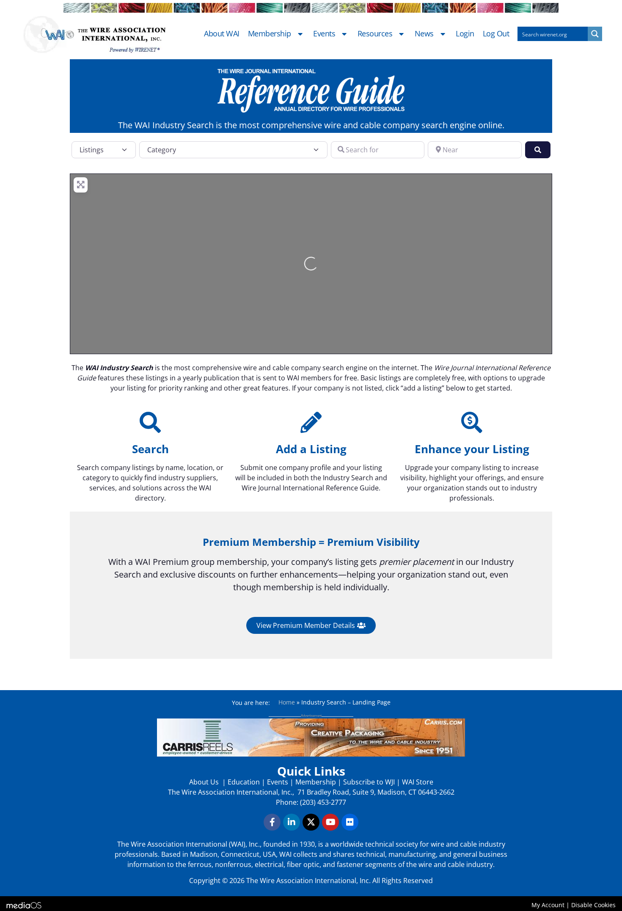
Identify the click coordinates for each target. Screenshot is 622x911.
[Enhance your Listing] (471, 422)
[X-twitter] (311, 822)
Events (324, 34)
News (424, 34)
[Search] (150, 422)
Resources (375, 34)
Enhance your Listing (472, 449)
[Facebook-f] (272, 822)
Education (244, 782)
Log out (496, 34)
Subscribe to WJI (368, 782)
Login (465, 34)
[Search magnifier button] (595, 34)
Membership (269, 34)
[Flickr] (349, 822)
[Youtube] (330, 822)
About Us (204, 782)
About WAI (221, 34)
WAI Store (416, 782)
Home (286, 702)
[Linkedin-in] (291, 822)
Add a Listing (311, 449)
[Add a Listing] (311, 422)
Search (150, 449)
